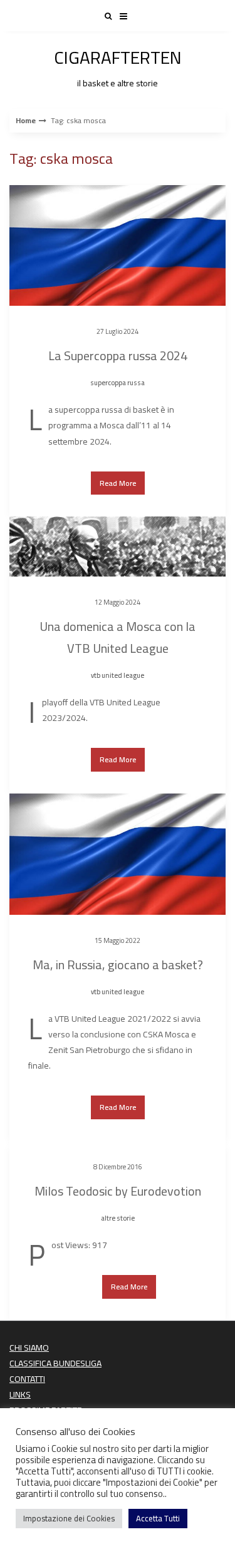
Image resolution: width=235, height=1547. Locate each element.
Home (26, 120)
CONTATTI (27, 1379)
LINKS (20, 1394)
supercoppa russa (117, 382)
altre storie (118, 1218)
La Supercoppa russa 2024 (117, 355)
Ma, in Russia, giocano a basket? (118, 964)
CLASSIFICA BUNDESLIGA (55, 1363)
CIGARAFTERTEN (118, 65)
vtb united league (117, 675)
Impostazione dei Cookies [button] (69, 1518)
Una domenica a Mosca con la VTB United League (117, 637)
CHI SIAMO (29, 1347)
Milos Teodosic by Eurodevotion (117, 1190)
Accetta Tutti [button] (158, 1518)
